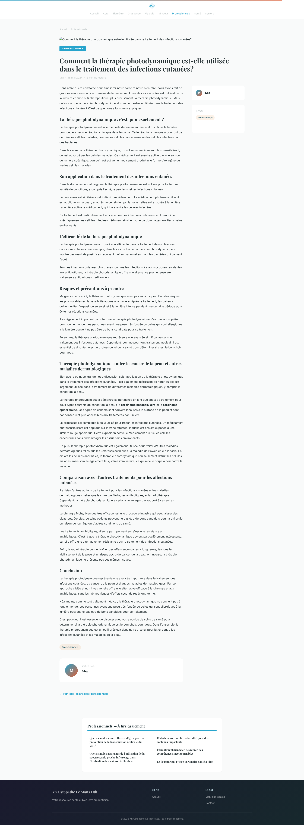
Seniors (209, 13)
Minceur (163, 13)
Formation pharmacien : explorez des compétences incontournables (180, 751)
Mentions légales (215, 796)
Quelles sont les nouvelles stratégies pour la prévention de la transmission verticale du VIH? (117, 741)
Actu (105, 13)
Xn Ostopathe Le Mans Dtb (74, 791)
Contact (210, 802)
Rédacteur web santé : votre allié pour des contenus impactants (182, 739)
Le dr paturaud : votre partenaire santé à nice (185, 761)
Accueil (94, 13)
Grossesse (134, 13)
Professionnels (181, 13)
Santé (197, 13)
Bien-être (118, 13)
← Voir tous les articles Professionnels (83, 693)
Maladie (149, 13)
